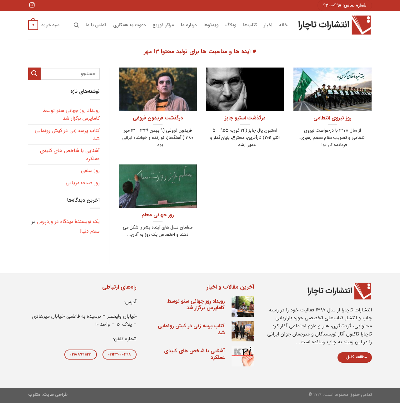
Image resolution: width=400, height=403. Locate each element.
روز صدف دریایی (83, 183)
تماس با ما (96, 25)
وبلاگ (230, 25)
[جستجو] (76, 25)
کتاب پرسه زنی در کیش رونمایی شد (67, 135)
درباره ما (189, 25)
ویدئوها (210, 25)
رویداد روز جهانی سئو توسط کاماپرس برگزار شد (71, 115)
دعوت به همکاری (129, 25)
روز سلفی (90, 170)
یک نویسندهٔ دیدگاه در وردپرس (68, 221)
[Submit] (34, 74)
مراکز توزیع (163, 25)
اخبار (268, 25)
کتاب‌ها (250, 25)
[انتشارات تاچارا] (334, 24)
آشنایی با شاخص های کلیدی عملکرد (70, 155)
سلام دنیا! (90, 231)
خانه (283, 25)
